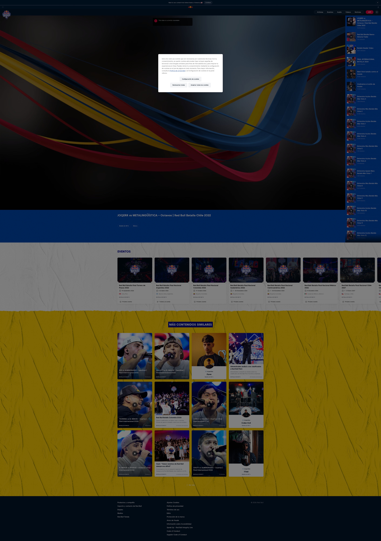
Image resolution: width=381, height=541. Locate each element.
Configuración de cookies (190, 79)
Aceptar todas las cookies (199, 85)
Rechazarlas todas (179, 85)
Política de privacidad (177, 71)
